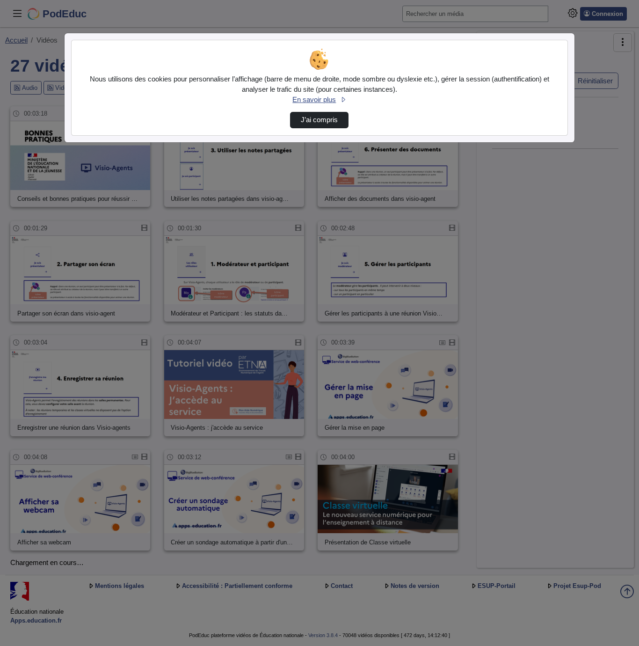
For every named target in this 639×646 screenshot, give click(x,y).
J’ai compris (319, 120)
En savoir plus (314, 99)
